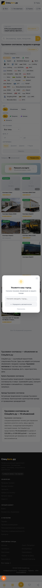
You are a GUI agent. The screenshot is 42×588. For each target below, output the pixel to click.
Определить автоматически (22, 304)
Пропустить (21, 309)
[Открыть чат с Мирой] (3, 578)
